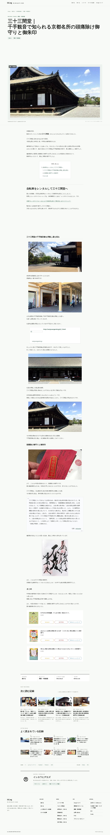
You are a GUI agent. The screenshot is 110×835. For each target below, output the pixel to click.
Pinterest (46, 764)
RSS (88, 764)
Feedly (83, 764)
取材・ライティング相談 (54, 784)
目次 (52, 164)
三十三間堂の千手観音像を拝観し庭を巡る (56, 170)
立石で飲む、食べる (62, 822)
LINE (52, 764)
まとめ (46, 176)
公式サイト (44, 784)
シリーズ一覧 (60, 802)
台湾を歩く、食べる (62, 809)
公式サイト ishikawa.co (95, 802)
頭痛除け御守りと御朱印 (51, 173)
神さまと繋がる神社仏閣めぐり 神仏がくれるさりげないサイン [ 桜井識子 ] (61, 649)
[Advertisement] (55, 50)
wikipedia (78, 528)
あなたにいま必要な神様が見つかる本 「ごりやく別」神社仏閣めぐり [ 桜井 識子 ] (61, 632)
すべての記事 (44, 812)
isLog (9, 11)
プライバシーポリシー (79, 818)
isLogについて (99, 2)
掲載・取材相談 (77, 809)
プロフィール (37, 784)
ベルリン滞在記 (61, 806)
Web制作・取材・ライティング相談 (96, 806)
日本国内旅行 (19, 11)
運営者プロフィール (78, 806)
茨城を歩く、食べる (62, 815)
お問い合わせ (77, 812)
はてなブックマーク (32, 764)
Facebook (40, 764)
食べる (78, 2)
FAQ (75, 815)
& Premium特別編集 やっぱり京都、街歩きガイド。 (55, 613)
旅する (73, 2)
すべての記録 (91, 2)
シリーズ (84, 2)
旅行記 (13, 11)
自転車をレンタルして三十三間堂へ (53, 167)
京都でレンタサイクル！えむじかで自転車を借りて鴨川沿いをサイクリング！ (49, 201)
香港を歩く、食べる (62, 818)
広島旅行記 (59, 812)
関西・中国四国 (26, 11)
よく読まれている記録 (46, 809)
